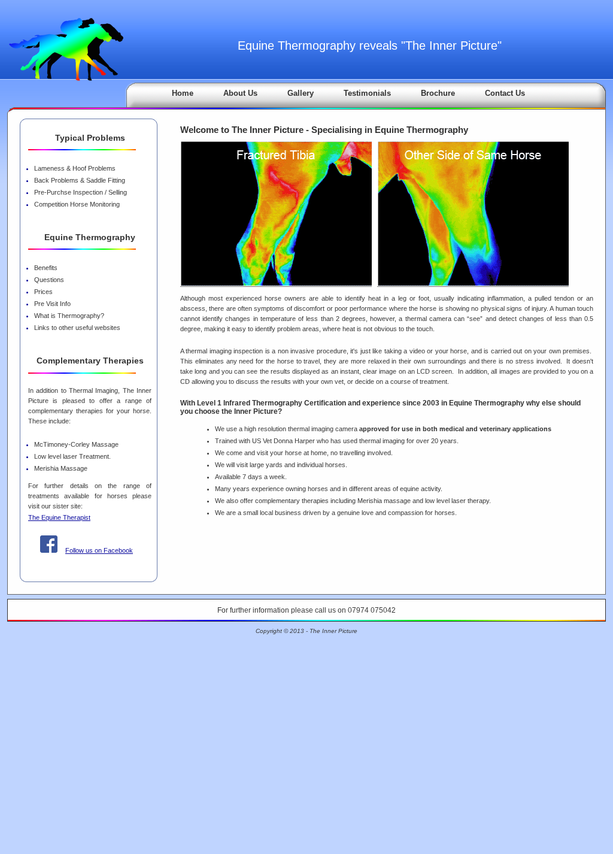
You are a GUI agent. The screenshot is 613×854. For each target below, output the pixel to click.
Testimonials (367, 93)
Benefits (45, 267)
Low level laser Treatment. (72, 456)
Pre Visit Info (52, 303)
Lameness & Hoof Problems (75, 168)
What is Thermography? (69, 315)
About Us (240, 93)
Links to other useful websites (77, 327)
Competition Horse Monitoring (77, 204)
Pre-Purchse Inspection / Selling (80, 192)
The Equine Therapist (59, 517)
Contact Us (505, 93)
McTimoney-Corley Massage (76, 444)
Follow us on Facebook (99, 550)
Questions (49, 279)
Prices (43, 291)
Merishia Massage (60, 468)
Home (182, 93)
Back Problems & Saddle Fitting (79, 180)
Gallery (300, 93)
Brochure (438, 93)
